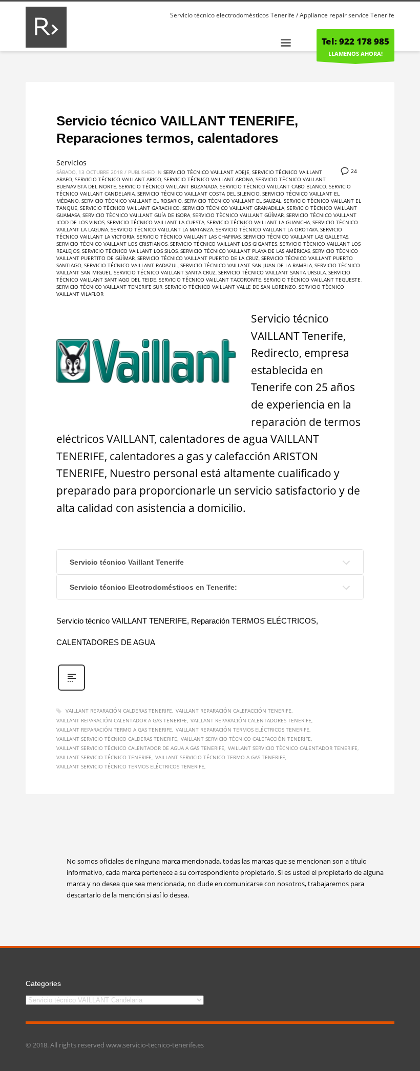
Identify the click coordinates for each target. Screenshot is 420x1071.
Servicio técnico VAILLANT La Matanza (162, 229)
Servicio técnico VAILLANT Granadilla (233, 207)
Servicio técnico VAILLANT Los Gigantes (223, 243)
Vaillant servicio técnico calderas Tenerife (116, 738)
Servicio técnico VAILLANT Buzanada (168, 186)
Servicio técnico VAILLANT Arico (118, 179)
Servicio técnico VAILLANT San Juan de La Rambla (246, 265)
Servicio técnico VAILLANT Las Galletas (295, 236)
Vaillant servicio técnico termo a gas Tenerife (220, 757)
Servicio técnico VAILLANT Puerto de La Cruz (198, 258)
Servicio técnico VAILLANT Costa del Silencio (198, 193)
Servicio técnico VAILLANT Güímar (238, 215)
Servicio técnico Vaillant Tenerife (127, 562)
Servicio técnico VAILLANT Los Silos (130, 250)
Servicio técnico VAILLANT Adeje (206, 172)
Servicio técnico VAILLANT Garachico (130, 207)
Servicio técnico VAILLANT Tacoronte (210, 279)
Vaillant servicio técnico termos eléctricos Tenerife (130, 766)
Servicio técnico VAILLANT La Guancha (258, 222)
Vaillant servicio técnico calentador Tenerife (293, 748)
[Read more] (71, 689)
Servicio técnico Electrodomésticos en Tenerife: (153, 587)
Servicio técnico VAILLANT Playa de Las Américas (245, 250)
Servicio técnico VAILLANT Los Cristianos (111, 243)
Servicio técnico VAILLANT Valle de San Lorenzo (230, 286)
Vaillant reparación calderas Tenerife (119, 710)
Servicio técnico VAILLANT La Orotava (267, 229)
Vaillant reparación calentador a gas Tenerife (121, 720)
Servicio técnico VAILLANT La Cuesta (155, 222)
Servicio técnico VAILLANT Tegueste (312, 279)
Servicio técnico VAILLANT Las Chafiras (189, 236)
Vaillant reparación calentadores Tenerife (251, 720)
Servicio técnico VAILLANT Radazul (131, 265)
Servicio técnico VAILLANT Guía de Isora (136, 215)
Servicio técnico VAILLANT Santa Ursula (272, 272)
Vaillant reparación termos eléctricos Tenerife (242, 729)
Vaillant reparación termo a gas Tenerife (114, 729)
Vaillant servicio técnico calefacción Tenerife (246, 738)
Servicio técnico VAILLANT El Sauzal (232, 200)
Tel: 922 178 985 (355, 41)
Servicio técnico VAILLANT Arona (208, 179)
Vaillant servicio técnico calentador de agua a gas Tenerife (140, 748)
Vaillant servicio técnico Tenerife (104, 757)
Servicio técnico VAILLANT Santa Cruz (165, 272)
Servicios (71, 162)
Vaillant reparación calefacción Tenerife (233, 710)
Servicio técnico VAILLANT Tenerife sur (109, 286)
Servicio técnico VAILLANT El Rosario (131, 200)
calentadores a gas (157, 456)
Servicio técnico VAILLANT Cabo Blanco (273, 186)
